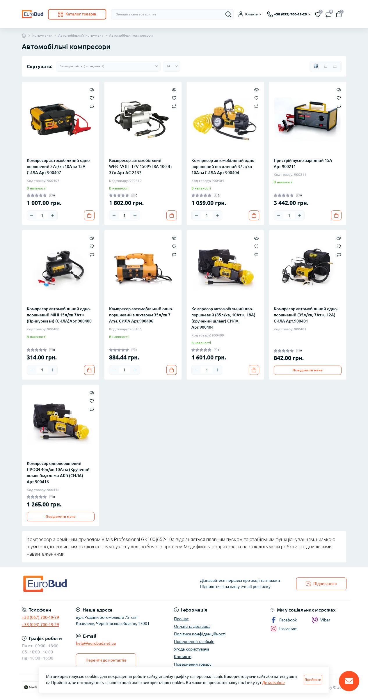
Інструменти (42, 35)
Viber (325, 620)
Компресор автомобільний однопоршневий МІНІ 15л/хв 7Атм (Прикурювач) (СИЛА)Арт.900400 (59, 314)
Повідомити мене (308, 370)
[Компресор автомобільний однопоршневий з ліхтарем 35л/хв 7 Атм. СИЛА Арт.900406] (143, 268)
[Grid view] (316, 66)
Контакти (182, 656)
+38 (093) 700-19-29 (40, 624)
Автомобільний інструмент (80, 35)
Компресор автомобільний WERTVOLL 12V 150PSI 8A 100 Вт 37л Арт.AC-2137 (140, 166)
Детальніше (273, 682)
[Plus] (52, 215)
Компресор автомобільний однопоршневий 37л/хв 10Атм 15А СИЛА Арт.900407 (59, 166)
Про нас (181, 618)
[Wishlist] (92, 97)
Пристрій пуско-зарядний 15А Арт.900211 (303, 163)
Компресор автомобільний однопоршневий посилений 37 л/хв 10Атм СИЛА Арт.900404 (223, 166)
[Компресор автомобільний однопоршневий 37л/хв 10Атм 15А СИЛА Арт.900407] (61, 119)
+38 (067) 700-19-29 (40, 617)
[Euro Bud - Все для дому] (101, 583)
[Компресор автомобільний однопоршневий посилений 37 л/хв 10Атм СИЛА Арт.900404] (225, 119)
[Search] (228, 14)
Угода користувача (191, 649)
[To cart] (89, 215)
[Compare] (92, 105)
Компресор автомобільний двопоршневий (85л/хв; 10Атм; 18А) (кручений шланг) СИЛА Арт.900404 (223, 317)
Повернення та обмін (194, 641)
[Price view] (335, 66)
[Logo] (32, 14)
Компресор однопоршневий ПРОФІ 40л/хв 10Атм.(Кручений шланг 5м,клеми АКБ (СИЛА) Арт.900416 (58, 472)
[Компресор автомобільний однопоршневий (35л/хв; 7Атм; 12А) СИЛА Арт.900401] (308, 268)
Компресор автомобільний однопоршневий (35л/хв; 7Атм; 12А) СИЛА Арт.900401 (306, 314)
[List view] (325, 66)
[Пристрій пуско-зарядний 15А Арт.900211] (308, 119)
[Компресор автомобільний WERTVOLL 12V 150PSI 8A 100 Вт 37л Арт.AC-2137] (143, 119)
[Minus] (31, 215)
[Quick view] (92, 89)
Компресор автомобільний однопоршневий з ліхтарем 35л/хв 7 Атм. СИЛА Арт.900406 (141, 314)
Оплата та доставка (192, 626)
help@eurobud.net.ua (96, 643)
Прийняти (313, 679)
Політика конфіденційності (200, 634)
